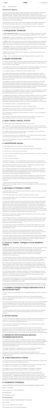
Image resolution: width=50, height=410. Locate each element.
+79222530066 (44, 2)
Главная (4, 6)
